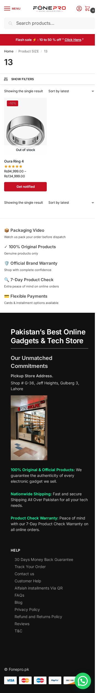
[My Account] (79, 9)
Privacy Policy (27, 609)
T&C (18, 630)
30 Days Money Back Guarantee (44, 559)
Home (8, 51)
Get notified (25, 187)
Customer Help (28, 581)
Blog (19, 602)
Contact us (24, 573)
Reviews (22, 623)
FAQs (19, 595)
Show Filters (22, 79)
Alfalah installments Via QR (39, 588)
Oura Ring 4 (14, 161)
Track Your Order (30, 566)
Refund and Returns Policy (38, 616)
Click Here (73, 40)
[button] (88, 9)
